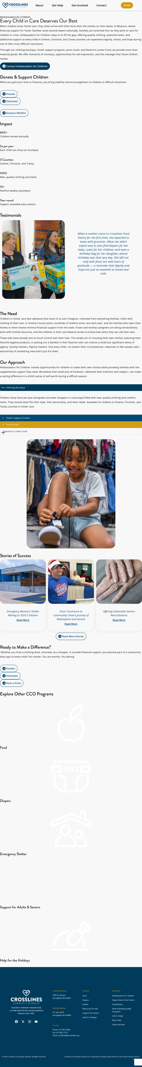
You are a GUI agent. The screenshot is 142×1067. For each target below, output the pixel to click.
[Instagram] (30, 1022)
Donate (127, 5)
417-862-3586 (65, 1029)
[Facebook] (17, 1022)
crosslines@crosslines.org (68, 1035)
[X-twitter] (23, 1022)
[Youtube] (36, 1022)
